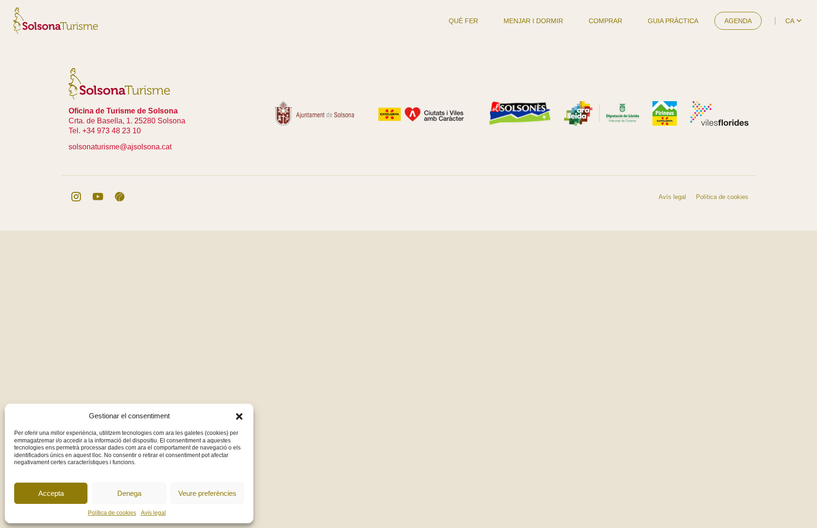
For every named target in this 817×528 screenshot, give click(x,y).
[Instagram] (76, 196)
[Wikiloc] (119, 196)
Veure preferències (207, 493)
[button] (239, 415)
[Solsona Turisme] (55, 20)
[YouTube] (97, 196)
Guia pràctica (673, 21)
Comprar (605, 21)
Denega (129, 493)
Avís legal (153, 513)
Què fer (463, 21)
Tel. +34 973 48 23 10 (105, 131)
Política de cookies (112, 513)
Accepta (51, 493)
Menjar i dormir (533, 21)
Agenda (738, 21)
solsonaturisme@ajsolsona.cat (120, 147)
